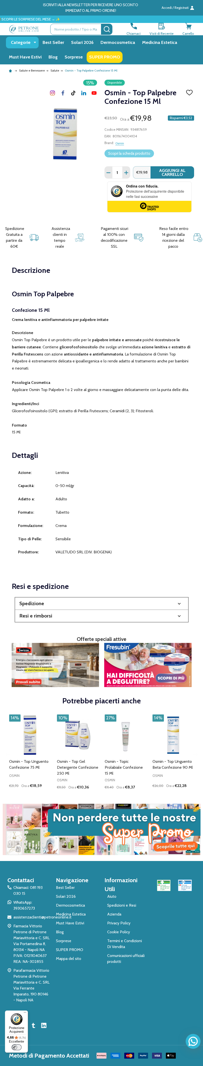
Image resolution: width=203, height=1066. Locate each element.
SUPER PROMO (104, 57)
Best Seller (53, 42)
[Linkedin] (83, 93)
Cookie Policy (118, 932)
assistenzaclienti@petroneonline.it (42, 917)
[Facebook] (62, 93)
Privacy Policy (118, 923)
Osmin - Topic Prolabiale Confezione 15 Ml (124, 767)
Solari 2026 (82, 42)
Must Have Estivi (25, 57)
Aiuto (111, 896)
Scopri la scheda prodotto (129, 153)
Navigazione (72, 880)
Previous (8, 754)
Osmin (119, 143)
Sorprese (74, 57)
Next (195, 754)
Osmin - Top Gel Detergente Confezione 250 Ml (77, 767)
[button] (101, 604)
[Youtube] (94, 93)
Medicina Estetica (159, 42)
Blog (53, 57)
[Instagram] (52, 93)
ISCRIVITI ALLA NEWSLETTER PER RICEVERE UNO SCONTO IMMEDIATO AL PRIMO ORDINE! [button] (90, 8)
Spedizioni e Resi (121, 905)
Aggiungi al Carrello (172, 172)
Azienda (114, 914)
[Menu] (25, 1013)
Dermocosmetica (118, 42)
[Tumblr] (73, 93)
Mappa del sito (68, 958)
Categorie (20, 42)
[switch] (17, 1047)
